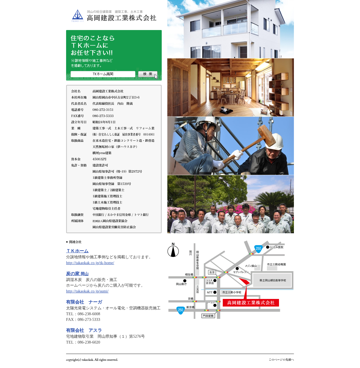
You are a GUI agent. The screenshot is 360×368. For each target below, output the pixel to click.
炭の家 (77, 273)
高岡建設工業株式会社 (114, 15)
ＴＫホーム (77, 250)
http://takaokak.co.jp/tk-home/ (90, 263)
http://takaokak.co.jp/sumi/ (87, 291)
